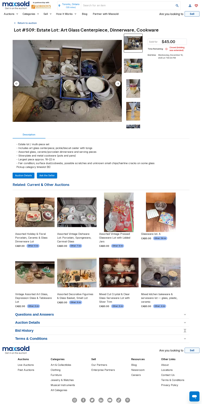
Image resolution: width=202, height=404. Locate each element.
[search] (177, 6)
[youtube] (110, 400)
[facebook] (83, 400)
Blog (84, 13)
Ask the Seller (47, 175)
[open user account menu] (190, 5)
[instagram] (74, 400)
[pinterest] (127, 400)
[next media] (118, 83)
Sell (45, 13)
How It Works (64, 13)
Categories (29, 13)
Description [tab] (29, 134)
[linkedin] (101, 400)
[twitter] (92, 400)
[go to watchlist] (196, 5)
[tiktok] (118, 400)
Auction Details (23, 175)
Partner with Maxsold (106, 13)
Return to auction (27, 23)
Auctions (9, 13)
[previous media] (16, 83)
